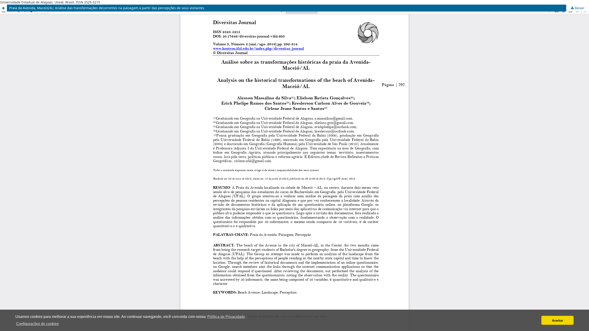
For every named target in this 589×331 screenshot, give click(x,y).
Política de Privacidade (226, 317)
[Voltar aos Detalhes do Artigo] (3, 8)
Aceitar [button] (557, 320)
